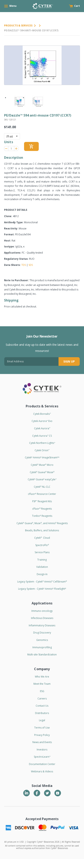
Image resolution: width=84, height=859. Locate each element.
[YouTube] (57, 793)
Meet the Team (42, 684)
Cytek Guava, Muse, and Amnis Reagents (42, 523)
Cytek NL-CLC (42, 486)
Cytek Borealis (42, 414)
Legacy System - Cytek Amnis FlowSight (42, 588)
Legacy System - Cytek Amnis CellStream (42, 581)
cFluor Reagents (42, 508)
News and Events (42, 742)
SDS (31, 265)
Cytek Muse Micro (42, 465)
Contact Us (42, 705)
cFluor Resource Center (42, 494)
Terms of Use (42, 727)
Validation (42, 567)
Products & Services (18, 25)
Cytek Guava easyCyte (42, 479)
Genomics (42, 640)
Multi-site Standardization (42, 654)
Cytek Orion (42, 450)
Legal (42, 720)
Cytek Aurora (42, 428)
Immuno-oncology (42, 611)
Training (42, 559)
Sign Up (69, 361)
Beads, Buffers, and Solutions (42, 530)
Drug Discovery (42, 632)
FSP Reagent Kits (42, 501)
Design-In (42, 574)
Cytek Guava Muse (42, 472)
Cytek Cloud (42, 537)
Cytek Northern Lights (42, 443)
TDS (23, 265)
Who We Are (42, 676)
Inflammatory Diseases (42, 625)
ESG (42, 691)
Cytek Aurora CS (42, 435)
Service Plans (42, 552)
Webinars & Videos (42, 771)
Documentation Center (42, 764)
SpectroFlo (42, 545)
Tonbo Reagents (42, 516)
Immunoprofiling (42, 647)
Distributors (42, 713)
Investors (42, 749)
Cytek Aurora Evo (42, 421)
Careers (42, 698)
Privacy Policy (42, 735)
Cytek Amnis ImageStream (42, 457)
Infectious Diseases (42, 618)
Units (8, 142)
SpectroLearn (42, 756)
